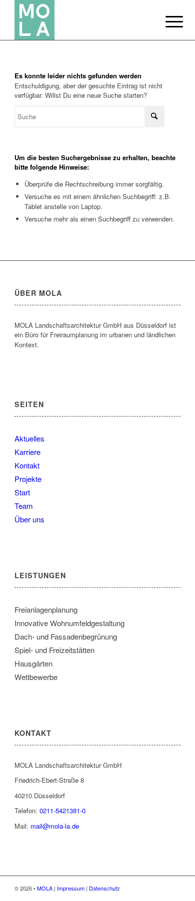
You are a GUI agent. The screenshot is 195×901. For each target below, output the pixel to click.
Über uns (29, 519)
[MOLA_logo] (80, 20)
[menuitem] (167, 21)
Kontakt (27, 465)
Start (22, 492)
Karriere (27, 452)
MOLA (44, 888)
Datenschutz (104, 888)
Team (23, 505)
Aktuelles (29, 438)
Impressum (70, 888)
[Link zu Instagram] (173, 888)
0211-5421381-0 (63, 810)
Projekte (28, 478)
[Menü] (167, 21)
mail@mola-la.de (54, 826)
